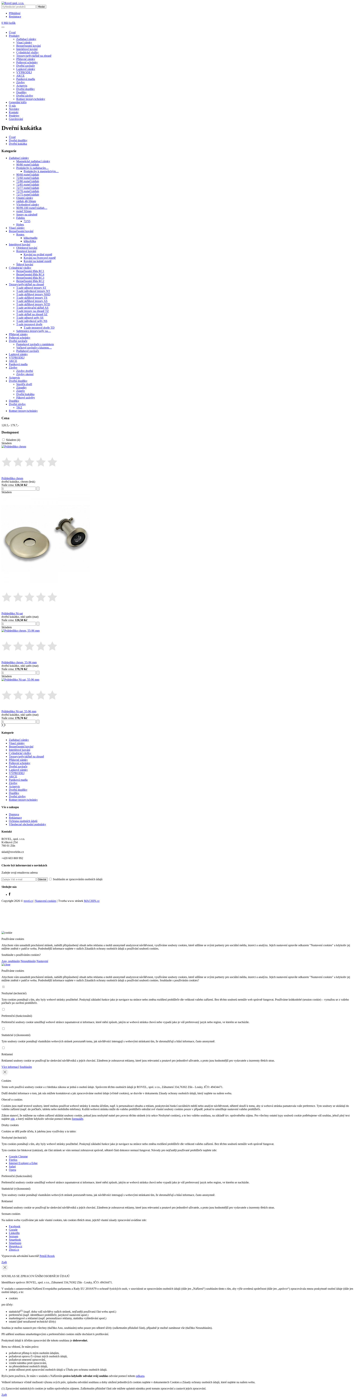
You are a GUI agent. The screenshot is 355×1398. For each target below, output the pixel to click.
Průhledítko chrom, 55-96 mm (19, 662)
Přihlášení (14, 13)
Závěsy (20, 82)
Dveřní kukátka (18, 143)
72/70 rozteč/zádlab (27, 191)
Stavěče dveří (24, 384)
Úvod (12, 32)
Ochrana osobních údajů (23, 821)
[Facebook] (9, 894)
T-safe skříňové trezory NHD (33, 294)
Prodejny (14, 115)
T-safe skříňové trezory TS (31, 297)
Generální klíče (18, 102)
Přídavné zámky (25, 59)
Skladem (13, 439)
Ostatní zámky (24, 197)
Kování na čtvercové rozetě (40, 257)
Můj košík (8, 22)
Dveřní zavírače (25, 65)
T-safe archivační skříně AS (32, 307)
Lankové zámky (25, 69)
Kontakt (13, 112)
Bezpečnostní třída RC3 (30, 277)
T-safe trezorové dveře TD (39, 327)
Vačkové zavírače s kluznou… (34, 347)
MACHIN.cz (91, 900)
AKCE (20, 75)
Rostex (20, 234)
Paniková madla (25, 79)
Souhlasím (26, 1066)
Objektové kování (26, 247)
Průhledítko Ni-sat (12, 613)
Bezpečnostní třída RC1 (30, 271)
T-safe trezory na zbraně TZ (32, 311)
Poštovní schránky (27, 62)
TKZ (19, 407)
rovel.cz (28, 900)
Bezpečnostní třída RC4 (30, 274)
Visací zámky (24, 42)
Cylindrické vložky (27, 52)
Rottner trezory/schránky (30, 99)
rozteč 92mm (23, 211)
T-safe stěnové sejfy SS (29, 317)
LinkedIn (14, 1233)
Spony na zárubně (26, 214)
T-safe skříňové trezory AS (32, 301)
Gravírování (16, 119)
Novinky (14, 109)
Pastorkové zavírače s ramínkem (35, 344)
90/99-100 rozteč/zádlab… (31, 207)
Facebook (14, 1226)
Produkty (14, 35)
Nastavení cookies (45, 900)
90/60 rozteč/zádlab (27, 174)
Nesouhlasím (28, 961)
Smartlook (15, 1239)
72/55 (27, 221)
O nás (12, 105)
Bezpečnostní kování (28, 45)
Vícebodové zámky (27, 204)
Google (13, 1229)
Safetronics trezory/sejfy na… (33, 331)
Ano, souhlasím (10, 961)
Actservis (21, 85)
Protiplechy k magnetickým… (41, 171)
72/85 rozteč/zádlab (27, 184)
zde (13, 1118)
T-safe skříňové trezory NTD (33, 304)
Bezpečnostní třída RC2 (30, 281)
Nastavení (42, 961)
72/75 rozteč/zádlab (27, 194)
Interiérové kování (27, 49)
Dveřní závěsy (24, 95)
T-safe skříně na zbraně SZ (32, 314)
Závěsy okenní (24, 374)
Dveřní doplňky (25, 89)
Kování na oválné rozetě (38, 254)
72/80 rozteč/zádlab (27, 181)
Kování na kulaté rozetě (37, 261)
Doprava (14, 814)
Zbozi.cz (14, 1249)
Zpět (4, 1262)
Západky (21, 387)
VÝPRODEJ (24, 72)
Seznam (13, 1236)
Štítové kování (24, 264)
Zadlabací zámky (26, 39)
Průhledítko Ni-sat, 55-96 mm (18, 711)
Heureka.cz (15, 1246)
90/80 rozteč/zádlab (27, 164)
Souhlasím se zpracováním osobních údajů (77, 879)
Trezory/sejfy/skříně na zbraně (33, 55)
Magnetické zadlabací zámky (33, 161)
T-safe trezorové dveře (29, 324)
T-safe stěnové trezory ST (31, 287)
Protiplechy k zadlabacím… (32, 168)
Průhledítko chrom (12, 478)
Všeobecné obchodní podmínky (27, 824)
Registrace (15, 16)
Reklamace (15, 817)
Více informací (10, 1066)
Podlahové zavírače (27, 351)
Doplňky (21, 92)
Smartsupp (15, 1243)
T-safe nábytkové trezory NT (33, 291)
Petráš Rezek (47, 1256)
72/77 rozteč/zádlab (27, 187)
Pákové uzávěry (25, 397)
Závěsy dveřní (24, 370)
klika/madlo (30, 237)
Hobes (20, 224)
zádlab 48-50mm (26, 201)
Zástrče (20, 390)
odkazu (140, 1375)
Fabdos (20, 217)
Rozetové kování (26, 251)
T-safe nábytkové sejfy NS (31, 321)
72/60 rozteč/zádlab (27, 177)
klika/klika (30, 241)
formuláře (77, 1118)
